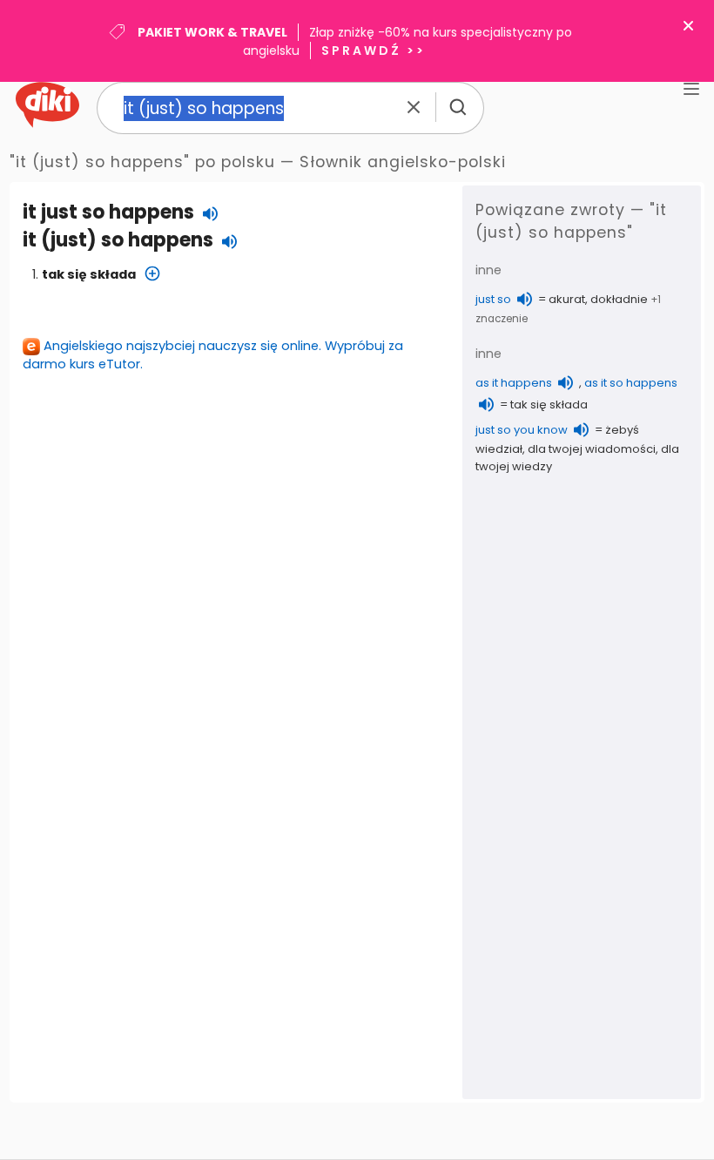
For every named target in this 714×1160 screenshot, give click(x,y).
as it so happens (630, 382)
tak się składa (89, 274)
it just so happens (108, 212)
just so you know (521, 430)
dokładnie (619, 299)
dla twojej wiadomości (592, 449)
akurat (567, 299)
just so (493, 299)
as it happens (513, 382)
